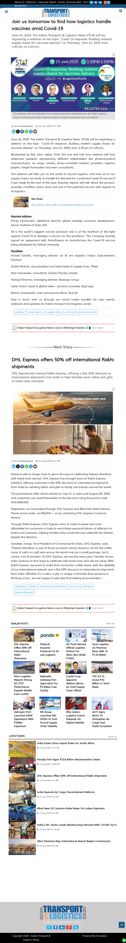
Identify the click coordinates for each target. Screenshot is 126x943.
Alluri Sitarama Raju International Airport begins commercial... (74, 841)
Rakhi (33, 586)
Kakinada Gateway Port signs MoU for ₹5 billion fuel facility (49, 683)
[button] (63, 55)
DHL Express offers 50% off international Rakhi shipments (62, 205)
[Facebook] (22, 131)
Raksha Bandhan (24, 592)
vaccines (69, 312)
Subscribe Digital (47, 2)
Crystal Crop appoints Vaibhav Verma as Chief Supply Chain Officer (75, 683)
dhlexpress (21, 586)
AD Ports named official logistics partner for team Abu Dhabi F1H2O (76, 651)
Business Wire (74, 2)
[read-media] (21, 205)
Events (61, 2)
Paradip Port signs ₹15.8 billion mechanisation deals (68, 759)
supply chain (54, 312)
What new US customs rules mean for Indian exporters (71, 808)
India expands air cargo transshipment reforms (66, 792)
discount (74, 586)
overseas (87, 586)
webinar (19, 312)
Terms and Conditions (71, 922)
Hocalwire (101, 936)
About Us (19, 2)
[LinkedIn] (14, 131)
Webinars (31, 2)
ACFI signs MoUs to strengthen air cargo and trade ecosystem (102, 719)
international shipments (53, 586)
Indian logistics (36, 312)
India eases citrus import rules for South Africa (65, 743)
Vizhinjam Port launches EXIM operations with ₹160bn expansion (23, 719)
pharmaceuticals (87, 312)
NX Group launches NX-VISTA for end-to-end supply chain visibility (49, 719)
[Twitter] (18, 131)
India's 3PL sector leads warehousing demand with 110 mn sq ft (76, 824)
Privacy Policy (51, 922)
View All (110, 623)
